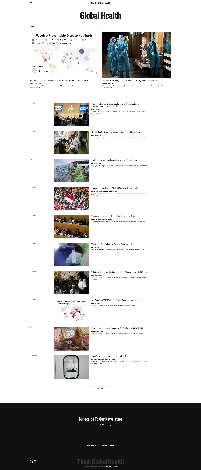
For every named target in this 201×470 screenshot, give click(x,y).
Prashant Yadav (97, 163)
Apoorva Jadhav (107, 219)
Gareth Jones (97, 359)
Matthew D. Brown (109, 83)
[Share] (170, 3)
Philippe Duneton (98, 247)
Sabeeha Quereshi (98, 331)
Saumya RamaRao (98, 219)
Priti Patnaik (96, 109)
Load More (100, 388)
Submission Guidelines (107, 445)
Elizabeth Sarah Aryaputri (111, 191)
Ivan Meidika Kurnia (98, 191)
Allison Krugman (36, 83)
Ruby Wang (112, 359)
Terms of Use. (116, 466)
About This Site (91, 445)
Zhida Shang (104, 359)
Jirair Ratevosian (97, 275)
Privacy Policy (108, 466)
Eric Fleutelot (97, 135)
